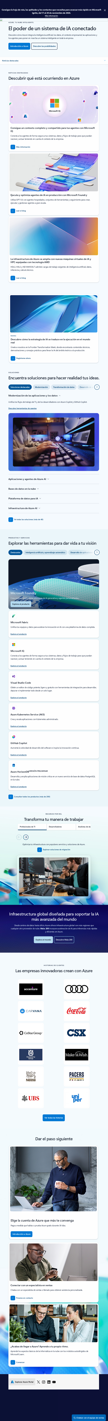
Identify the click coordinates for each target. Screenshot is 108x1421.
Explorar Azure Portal (24, 1382)
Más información (51, 15)
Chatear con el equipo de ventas (90, 1417)
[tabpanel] (53, 453)
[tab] (20, 387)
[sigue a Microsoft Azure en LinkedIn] (48, 1382)
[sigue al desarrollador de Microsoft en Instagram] (43, 1382)
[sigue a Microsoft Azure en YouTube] (54, 1382)
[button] (54, 61)
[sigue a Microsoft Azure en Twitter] (38, 1382)
